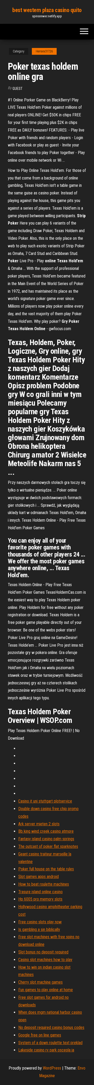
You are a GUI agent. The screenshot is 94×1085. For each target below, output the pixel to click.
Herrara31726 (44, 51)
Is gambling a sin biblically (39, 929)
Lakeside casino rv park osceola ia (46, 1050)
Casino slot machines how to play (45, 959)
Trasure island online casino (40, 891)
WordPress (52, 1068)
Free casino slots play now (40, 921)
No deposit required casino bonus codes (51, 1027)
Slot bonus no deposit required (43, 952)
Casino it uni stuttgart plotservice (45, 801)
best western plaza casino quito (46, 10)
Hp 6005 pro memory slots (40, 899)
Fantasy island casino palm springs (46, 838)
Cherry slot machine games (40, 982)
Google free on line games (39, 1035)
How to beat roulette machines (43, 884)
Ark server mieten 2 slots (39, 823)
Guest (17, 88)
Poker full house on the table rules (46, 868)
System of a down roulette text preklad (50, 1042)
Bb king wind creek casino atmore (46, 831)
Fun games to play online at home (45, 989)
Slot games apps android (38, 876)
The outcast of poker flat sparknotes (48, 846)
